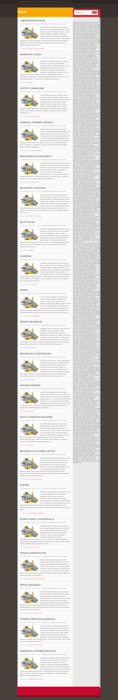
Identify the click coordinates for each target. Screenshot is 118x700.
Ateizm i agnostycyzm (33, 553)
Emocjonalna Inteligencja (36, 157)
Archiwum (30, 1)
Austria (24, 485)
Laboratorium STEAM (32, 21)
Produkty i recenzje (34, 116)
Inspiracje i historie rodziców (38, 651)
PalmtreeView (32, 347)
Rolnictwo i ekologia (33, 188)
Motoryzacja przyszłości (35, 354)
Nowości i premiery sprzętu (36, 123)
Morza (24, 290)
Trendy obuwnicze (31, 322)
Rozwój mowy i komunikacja (37, 519)
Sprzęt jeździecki (30, 585)
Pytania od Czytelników (35, 216)
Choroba (37, 1)
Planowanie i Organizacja (36, 150)
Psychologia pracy (34, 182)
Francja (31, 82)
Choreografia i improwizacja (36, 513)
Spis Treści (59, 1)
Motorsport (32, 379)
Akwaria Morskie (30, 386)
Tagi (65, 1)
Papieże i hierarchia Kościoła (36, 48)
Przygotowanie (51, 1)
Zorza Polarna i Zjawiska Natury (37, 578)
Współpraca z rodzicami (35, 645)
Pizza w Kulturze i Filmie (35, 479)
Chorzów (25, 256)
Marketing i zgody (31, 55)
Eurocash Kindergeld (34, 316)
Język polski (27, 222)
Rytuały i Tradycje (34, 547)
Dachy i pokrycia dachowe (36, 417)
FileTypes (31, 411)
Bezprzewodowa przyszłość (36, 679)
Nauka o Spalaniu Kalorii (35, 613)
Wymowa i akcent (33, 284)
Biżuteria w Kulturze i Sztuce (37, 451)
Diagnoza (43, 1)
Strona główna (22, 1)
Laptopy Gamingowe (32, 89)
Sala (22, 12)
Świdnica (31, 250)
